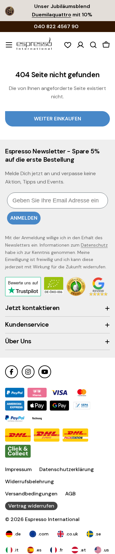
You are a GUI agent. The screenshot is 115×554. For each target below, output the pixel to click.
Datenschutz (94, 245)
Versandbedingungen (31, 493)
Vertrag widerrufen (31, 505)
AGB (70, 493)
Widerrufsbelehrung (29, 481)
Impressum (18, 469)
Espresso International (52, 519)
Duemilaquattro (51, 14)
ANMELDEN (23, 218)
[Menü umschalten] (9, 45)
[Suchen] (93, 45)
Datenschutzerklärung (66, 469)
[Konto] (80, 45)
